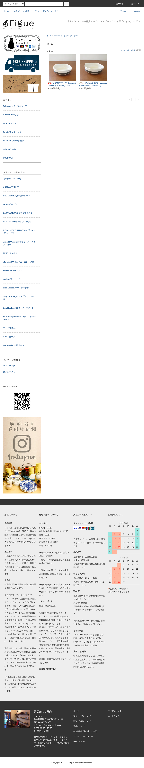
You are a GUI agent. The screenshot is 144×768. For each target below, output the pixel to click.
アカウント (119, 4)
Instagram (136, 11)
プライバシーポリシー (83, 736)
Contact (123, 11)
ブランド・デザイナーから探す (46, 11)
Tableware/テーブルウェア (62, 36)
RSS (75, 741)
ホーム (6, 11)
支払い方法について (82, 716)
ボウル (76, 36)
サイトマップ (9, 366)
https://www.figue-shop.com (51, 725)
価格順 (132, 50)
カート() (135, 4)
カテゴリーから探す (21, 11)
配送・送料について (82, 721)
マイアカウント (115, 711)
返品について (79, 726)
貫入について (9, 372)
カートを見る (114, 716)
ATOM (82, 741)
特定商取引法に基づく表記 (85, 731)
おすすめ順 (125, 50)
